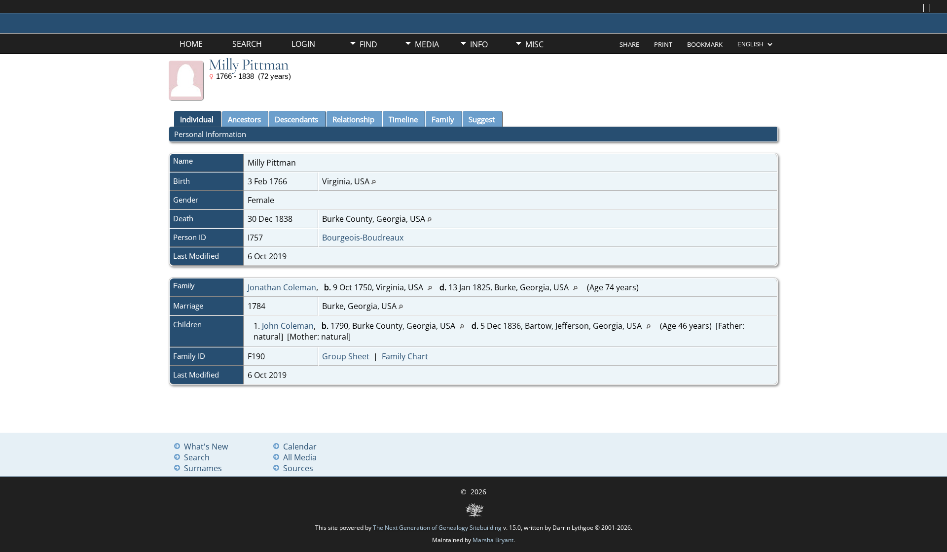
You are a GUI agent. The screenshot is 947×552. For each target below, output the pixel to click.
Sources (298, 468)
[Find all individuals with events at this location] (373, 181)
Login (303, 43)
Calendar (300, 446)
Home (191, 43)
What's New (206, 446)
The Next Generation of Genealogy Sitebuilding (437, 527)
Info (479, 44)
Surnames (203, 468)
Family (443, 119)
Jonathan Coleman (282, 287)
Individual (197, 119)
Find (368, 44)
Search (247, 43)
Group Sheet (345, 356)
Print (663, 44)
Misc (534, 44)
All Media (300, 457)
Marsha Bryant (493, 540)
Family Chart (405, 356)
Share (629, 44)
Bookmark (705, 44)
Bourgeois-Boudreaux (362, 237)
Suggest (482, 119)
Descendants (296, 119)
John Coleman (288, 325)
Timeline (403, 119)
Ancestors (244, 119)
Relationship (353, 119)
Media (427, 44)
